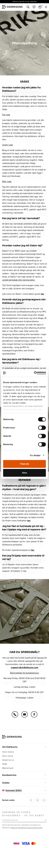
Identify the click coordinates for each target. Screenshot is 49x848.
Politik (4, 764)
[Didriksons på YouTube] (44, 800)
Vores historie (8, 752)
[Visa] (25, 843)
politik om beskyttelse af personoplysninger (26, 828)
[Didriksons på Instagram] (37, 800)
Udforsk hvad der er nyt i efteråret (24, 2)
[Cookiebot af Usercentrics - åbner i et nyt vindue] (34, 373)
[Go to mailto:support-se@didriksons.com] (24, 714)
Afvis (24, 473)
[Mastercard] (33, 843)
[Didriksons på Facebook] (31, 800)
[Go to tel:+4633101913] (15, 714)
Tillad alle (24, 464)
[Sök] (28, 7)
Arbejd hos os (8, 760)
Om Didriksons (10, 747)
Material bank (7, 768)
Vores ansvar (7, 756)
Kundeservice (9, 775)
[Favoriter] (34, 7)
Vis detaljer (35, 455)
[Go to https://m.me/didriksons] (34, 714)
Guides (6, 782)
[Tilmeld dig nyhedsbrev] (45, 820)
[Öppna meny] (46, 7)
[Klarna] (16, 843)
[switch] (42, 428)
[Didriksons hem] (12, 7)
